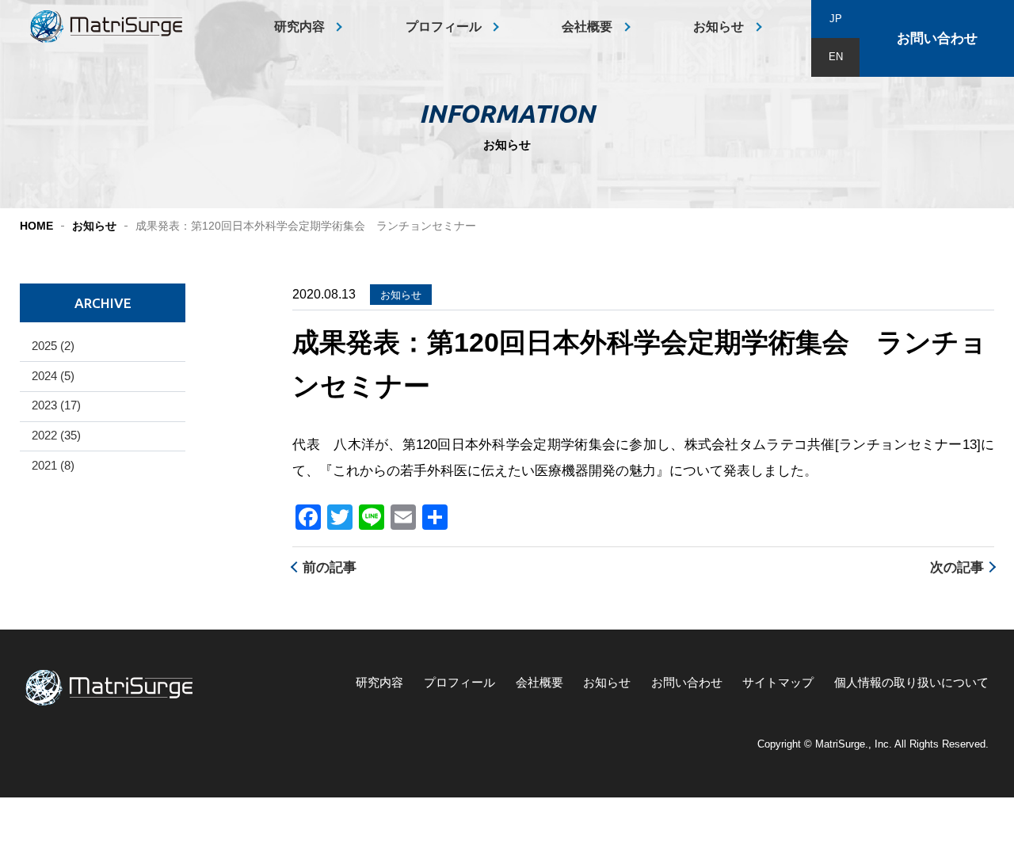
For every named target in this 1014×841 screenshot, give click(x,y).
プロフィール (444, 26)
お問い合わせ (937, 38)
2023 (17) (56, 405)
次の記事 (957, 567)
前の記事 (329, 567)
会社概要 (587, 26)
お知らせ (718, 26)
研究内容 (299, 26)
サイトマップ (778, 682)
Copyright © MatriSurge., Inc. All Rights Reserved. (873, 744)
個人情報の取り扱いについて (911, 682)
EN (836, 57)
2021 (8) (53, 465)
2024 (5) (53, 376)
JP (835, 19)
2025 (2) (53, 346)
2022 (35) (56, 435)
